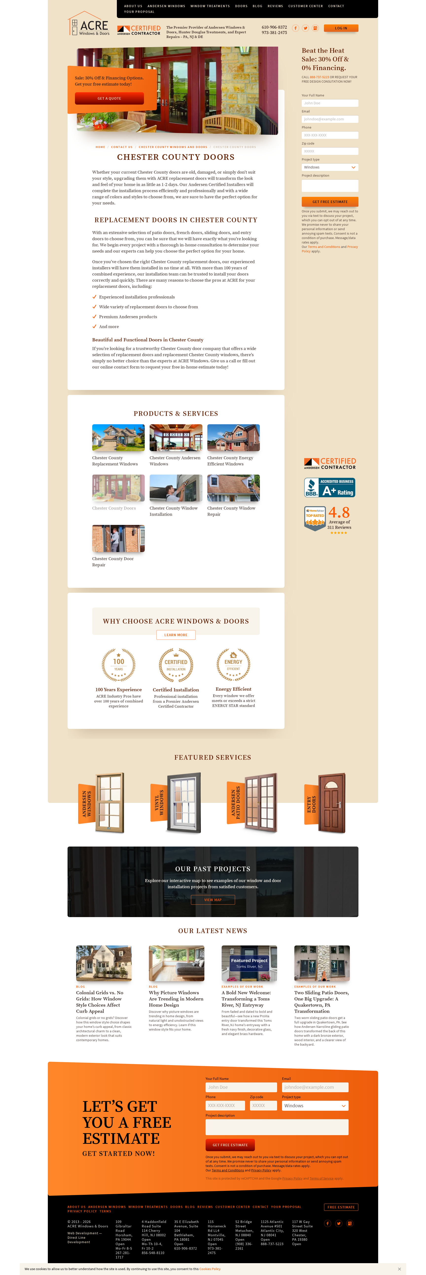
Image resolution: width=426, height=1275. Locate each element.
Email (306, 111)
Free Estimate (341, 1207)
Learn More (176, 634)
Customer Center (305, 6)
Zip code (308, 143)
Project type (311, 159)
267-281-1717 (123, 1255)
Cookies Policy (210, 1269)
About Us (133, 6)
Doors (241, 6)
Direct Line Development (79, 1240)
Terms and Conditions (324, 247)
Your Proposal (139, 12)
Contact (336, 6)
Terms (106, 1211)
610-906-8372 (274, 27)
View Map (213, 899)
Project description (315, 175)
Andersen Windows (166, 6)
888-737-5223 (319, 77)
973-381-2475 (274, 33)
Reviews (275, 6)
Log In (341, 28)
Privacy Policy (261, 1170)
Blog (258, 6)
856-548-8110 (153, 1253)
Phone (306, 127)
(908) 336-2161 (244, 1246)
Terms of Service (322, 1178)
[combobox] (330, 167)
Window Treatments (210, 6)
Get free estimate (330, 201)
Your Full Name (313, 95)
